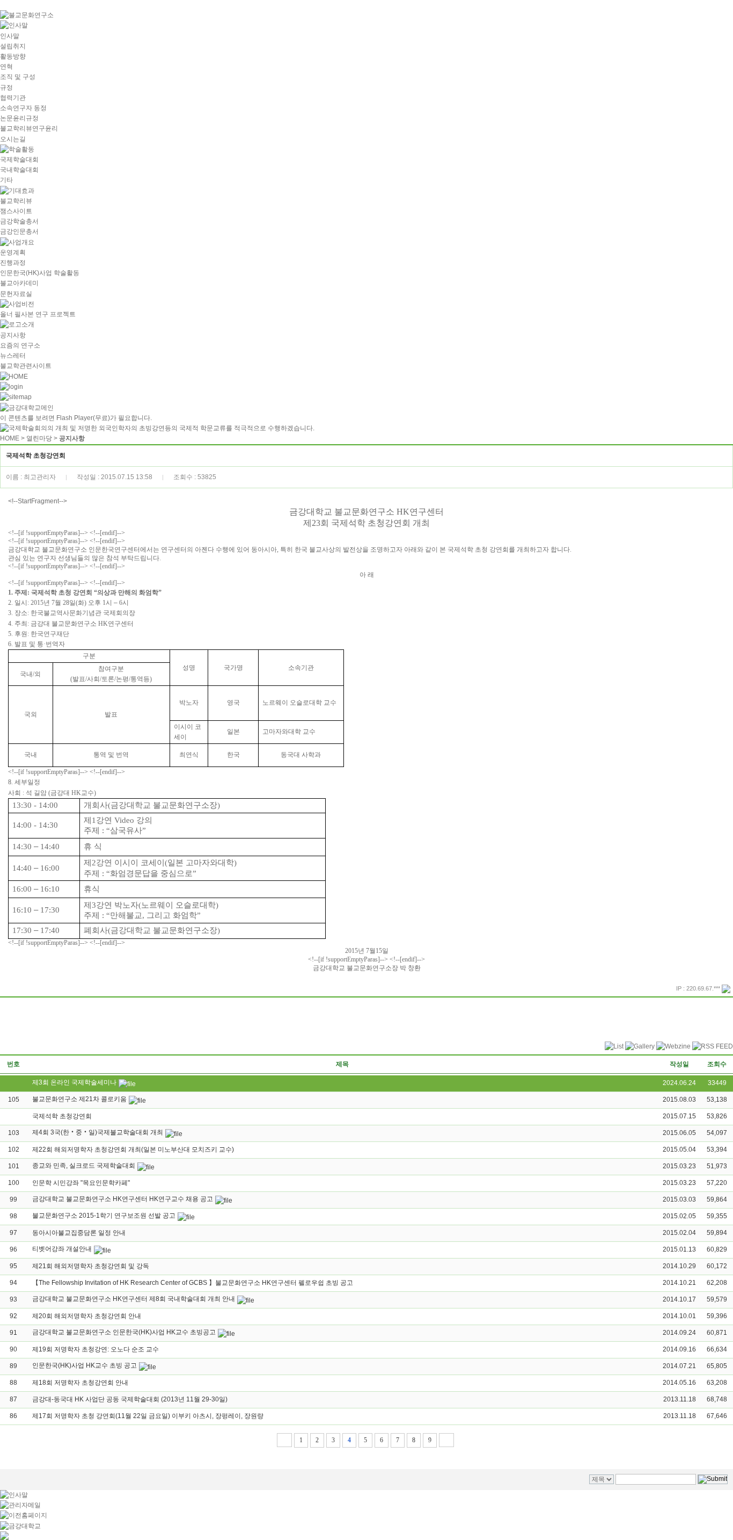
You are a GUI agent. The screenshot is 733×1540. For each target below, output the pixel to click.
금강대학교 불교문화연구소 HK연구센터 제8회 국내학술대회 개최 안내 (133, 1299)
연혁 (6, 66)
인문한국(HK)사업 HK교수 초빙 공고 (84, 1365)
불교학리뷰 (16, 201)
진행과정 (13, 262)
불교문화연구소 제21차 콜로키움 (79, 1099)
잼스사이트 (16, 211)
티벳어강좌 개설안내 (62, 1249)
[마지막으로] (446, 1440)
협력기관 (13, 98)
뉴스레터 (13, 355)
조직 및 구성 (17, 77)
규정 (6, 87)
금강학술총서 (19, 221)
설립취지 (13, 46)
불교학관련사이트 (26, 366)
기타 (6, 180)
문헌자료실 (16, 294)
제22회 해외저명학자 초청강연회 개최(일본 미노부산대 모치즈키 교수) (133, 1149)
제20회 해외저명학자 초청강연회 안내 (86, 1316)
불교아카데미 (19, 283)
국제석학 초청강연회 (62, 1116)
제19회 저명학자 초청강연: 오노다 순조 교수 (95, 1349)
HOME (9, 438)
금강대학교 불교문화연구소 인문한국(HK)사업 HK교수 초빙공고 (124, 1332)
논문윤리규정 (19, 118)
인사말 (9, 36)
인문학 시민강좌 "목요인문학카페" (81, 1183)
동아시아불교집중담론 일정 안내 (79, 1233)
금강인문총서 (19, 231)
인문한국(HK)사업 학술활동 (39, 273)
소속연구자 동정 (23, 108)
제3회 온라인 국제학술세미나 (74, 1082)
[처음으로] (284, 1440)
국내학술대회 (19, 169)
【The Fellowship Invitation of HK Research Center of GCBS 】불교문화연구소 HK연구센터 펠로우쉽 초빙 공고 (192, 1282)
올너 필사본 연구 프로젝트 (38, 314)
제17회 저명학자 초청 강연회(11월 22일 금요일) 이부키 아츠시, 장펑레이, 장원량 (147, 1416)
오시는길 (13, 139)
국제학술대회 (19, 159)
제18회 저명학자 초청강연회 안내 (80, 1382)
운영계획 (13, 252)
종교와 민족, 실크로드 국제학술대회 (83, 1165)
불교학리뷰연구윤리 (29, 128)
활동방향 (13, 56)
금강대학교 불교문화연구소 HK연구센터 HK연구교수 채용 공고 (122, 1199)
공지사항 (13, 335)
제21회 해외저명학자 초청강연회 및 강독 (90, 1266)
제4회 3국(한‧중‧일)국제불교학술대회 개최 (97, 1132)
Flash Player (74, 418)
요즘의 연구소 (20, 345)
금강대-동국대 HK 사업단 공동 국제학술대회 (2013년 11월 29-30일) (130, 1399)
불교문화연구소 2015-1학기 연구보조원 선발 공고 (103, 1215)
